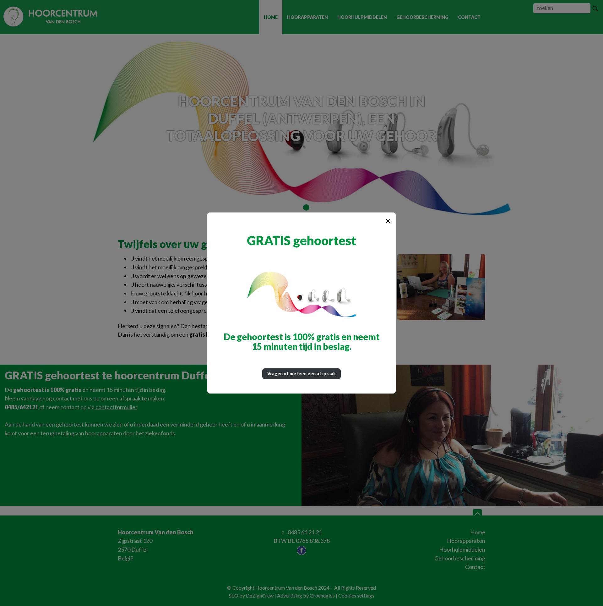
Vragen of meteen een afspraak (301, 373)
